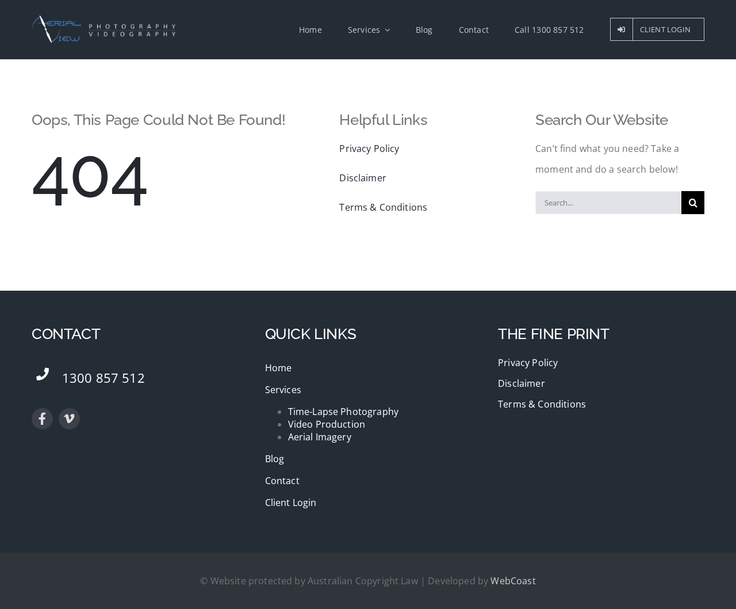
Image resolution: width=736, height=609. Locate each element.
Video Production (327, 424)
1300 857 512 (103, 377)
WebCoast (512, 580)
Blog (275, 458)
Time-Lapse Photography (343, 411)
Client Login (291, 502)
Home (278, 367)
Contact (282, 480)
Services (283, 389)
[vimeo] (69, 418)
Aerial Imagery (319, 437)
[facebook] (42, 418)
